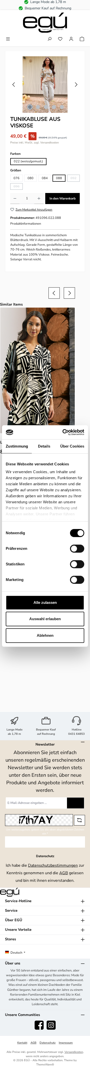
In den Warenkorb (63, 198)
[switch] (77, 549)
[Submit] (75, 803)
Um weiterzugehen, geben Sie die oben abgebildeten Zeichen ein (45, 832)
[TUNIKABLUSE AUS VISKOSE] (45, 84)
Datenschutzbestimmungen (53, 865)
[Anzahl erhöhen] (39, 198)
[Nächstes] (76, 84)
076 (17, 178)
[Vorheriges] (14, 84)
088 (59, 178)
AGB (63, 873)
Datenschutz (48, 1043)
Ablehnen (45, 635)
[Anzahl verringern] (15, 198)
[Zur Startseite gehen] (45, 23)
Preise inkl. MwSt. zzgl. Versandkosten (34, 142)
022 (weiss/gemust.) (28, 161)
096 (18, 187)
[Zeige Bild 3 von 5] (46, 107)
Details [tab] (44, 446)
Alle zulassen (45, 602)
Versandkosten (73, 1052)
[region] (45, 84)
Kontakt (22, 1043)
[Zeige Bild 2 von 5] (38, 107)
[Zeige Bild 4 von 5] (54, 107)
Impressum (66, 1043)
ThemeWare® (45, 1064)
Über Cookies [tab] (72, 446)
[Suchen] (49, 39)
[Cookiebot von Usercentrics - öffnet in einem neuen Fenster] (63, 432)
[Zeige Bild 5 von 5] (62, 107)
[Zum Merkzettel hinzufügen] (70, 313)
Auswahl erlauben (45, 619)
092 (75, 179)
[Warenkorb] (82, 39)
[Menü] (8, 39)
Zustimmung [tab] (17, 446)
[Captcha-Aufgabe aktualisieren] (79, 820)
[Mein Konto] (71, 39)
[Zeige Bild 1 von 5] (30, 107)
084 (45, 178)
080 (31, 178)
